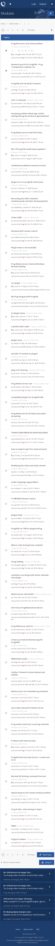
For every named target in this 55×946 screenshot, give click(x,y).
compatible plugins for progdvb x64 (27, 397)
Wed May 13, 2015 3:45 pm (34, 475)
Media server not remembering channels (29, 691)
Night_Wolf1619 (19, 303)
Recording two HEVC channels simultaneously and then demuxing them (29, 199)
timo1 (15, 188)
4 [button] (17, 30)
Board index (14, 24)
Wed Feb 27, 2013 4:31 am (34, 701)
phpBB (18, 940)
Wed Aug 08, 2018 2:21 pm (40, 290)
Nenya (22, 832)
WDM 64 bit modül (19, 659)
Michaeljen (24, 306)
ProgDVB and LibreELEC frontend (26, 83)
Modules (7, 13)
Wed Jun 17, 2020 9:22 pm (33, 192)
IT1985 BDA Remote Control (23, 498)
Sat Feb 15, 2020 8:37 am (33, 224)
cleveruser (19, 330)
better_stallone (21, 747)
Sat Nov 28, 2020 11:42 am (33, 142)
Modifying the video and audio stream (28, 465)
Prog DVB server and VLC (22, 626)
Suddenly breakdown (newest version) (28, 165)
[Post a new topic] (50, 13)
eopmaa (23, 77)
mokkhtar (17, 488)
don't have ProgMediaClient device (27, 607)
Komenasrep (25, 290)
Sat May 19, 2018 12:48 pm (35, 347)
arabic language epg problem (24, 482)
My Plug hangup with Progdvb (24, 296)
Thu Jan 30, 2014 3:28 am (33, 587)
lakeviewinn (17, 103)
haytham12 (17, 842)
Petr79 (17, 286)
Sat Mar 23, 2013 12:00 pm (38, 684)
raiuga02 (18, 54)
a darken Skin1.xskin (20, 326)
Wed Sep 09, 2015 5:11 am (34, 459)
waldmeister (18, 535)
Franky (17, 455)
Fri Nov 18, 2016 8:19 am (35, 377)
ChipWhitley (17, 207)
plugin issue (16, 340)
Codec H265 (16, 217)
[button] (22, 30)
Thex (15, 597)
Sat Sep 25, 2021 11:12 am (34, 107)
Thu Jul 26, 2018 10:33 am (38, 306)
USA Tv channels (18, 100)
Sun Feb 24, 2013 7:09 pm (36, 717)
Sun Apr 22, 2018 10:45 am (35, 363)
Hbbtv (13, 826)
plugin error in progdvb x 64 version (27, 182)
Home (3, 24)
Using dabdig (17, 561)
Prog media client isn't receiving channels (30, 724)
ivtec (17, 155)
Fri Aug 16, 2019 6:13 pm (33, 257)
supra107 (16, 505)
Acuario (16, 698)
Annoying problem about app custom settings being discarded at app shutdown (30, 114)
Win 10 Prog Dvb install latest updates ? (28, 149)
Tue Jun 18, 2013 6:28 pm (33, 652)
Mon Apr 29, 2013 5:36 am (33, 665)
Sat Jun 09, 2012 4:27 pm (34, 832)
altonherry (24, 786)
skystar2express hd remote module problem (31, 792)
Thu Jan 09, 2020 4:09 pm (33, 241)
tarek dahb (17, 73)
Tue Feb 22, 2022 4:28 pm (33, 58)
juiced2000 (17, 518)
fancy (15, 139)
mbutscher (17, 551)
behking (16, 799)
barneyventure (19, 629)
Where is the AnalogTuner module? (27, 545)
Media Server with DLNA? (22, 594)
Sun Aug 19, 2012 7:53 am (37, 802)
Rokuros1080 (18, 122)
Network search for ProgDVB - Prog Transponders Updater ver (27, 65)
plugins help (16, 515)
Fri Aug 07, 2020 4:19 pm (33, 159)
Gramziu (34, 942)
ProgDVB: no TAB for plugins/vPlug (26, 528)
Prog (22, 58)
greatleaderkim (19, 439)
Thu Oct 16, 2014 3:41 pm (37, 508)
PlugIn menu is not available (23, 247)
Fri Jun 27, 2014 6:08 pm (33, 555)
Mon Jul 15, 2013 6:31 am (36, 77)
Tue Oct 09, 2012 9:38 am (38, 786)
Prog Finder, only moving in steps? (26, 809)
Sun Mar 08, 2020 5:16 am (33, 211)
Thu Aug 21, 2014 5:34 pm (33, 538)
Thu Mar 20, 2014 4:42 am (33, 568)
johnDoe (16, 766)
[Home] (3, 3)
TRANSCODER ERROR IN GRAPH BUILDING (29, 432)
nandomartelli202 (20, 221)
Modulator (17, 387)
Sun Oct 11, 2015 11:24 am (34, 442)
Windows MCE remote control (24, 231)
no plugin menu (18, 313)
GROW (15, 343)
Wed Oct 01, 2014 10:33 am (34, 522)
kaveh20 (16, 403)
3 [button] (12, 30)
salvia (17, 316)
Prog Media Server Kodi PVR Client (26, 132)
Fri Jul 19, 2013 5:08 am (32, 633)
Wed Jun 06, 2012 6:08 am (33, 846)
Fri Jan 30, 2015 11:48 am (37, 492)
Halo (15, 648)
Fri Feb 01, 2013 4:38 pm (33, 750)
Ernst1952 (17, 172)
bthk (15, 730)
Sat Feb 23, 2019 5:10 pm (35, 276)
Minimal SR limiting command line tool (28, 776)
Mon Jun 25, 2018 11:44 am (34, 320)
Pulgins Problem (18, 839)
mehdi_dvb (17, 254)
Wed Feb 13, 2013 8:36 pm (34, 734)
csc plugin (15, 283)
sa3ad (15, 614)
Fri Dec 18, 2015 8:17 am (33, 407)
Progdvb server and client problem (27, 43)
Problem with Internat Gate (23, 740)
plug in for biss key (19, 370)
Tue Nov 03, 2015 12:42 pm (35, 426)
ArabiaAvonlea (25, 617)
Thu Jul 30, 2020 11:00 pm (37, 175)
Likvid (15, 815)
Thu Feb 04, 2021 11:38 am (40, 126)
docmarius (19, 782)
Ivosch (17, 273)
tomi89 (16, 829)
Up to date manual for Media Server (27, 708)
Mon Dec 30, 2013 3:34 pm (34, 601)
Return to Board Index (11, 862)
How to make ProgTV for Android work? (29, 449)
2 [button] (7, 30)
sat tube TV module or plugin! (24, 353)
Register (43, 4)
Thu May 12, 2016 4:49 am (33, 390)
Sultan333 (24, 802)
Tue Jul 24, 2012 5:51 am (33, 819)
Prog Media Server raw (21, 383)
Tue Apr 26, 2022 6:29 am (33, 93)
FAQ (37, 929)
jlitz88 (22, 107)
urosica (16, 373)
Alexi (15, 472)
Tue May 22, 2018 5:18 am (33, 333)
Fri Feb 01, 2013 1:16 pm (36, 769)
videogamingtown (20, 565)
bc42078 (16, 237)
